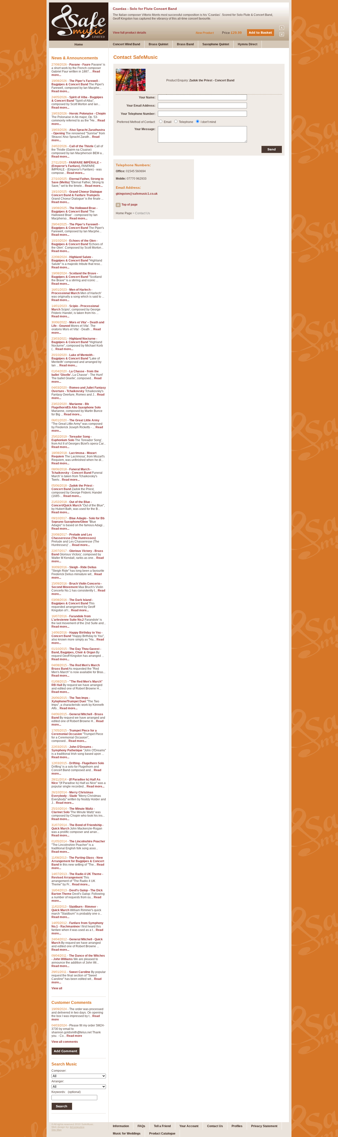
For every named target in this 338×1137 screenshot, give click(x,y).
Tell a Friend (162, 1126)
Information (121, 1126)
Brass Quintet (158, 44)
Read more (74, 1036)
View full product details (129, 32)
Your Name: (147, 97)
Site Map (56, 1129)
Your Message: (144, 129)
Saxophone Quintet (215, 44)
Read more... (60, 91)
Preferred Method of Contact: (136, 122)
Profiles (237, 1126)
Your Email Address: (140, 105)
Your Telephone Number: (138, 114)
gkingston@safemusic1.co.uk (137, 193)
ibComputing (77, 1127)
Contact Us (215, 1126)
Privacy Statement (264, 1126)
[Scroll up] (281, 29)
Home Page (124, 213)
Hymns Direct (247, 44)
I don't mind (208, 122)
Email (167, 122)
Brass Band (185, 44)
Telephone (186, 122)
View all (56, 988)
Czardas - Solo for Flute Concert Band (145, 9)
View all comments (64, 1041)
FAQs (141, 1126)
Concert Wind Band (126, 44)
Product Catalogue (162, 1133)
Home (78, 44)
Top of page (129, 204)
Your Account (188, 1126)
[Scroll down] (281, 35)
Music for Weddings (127, 1133)
